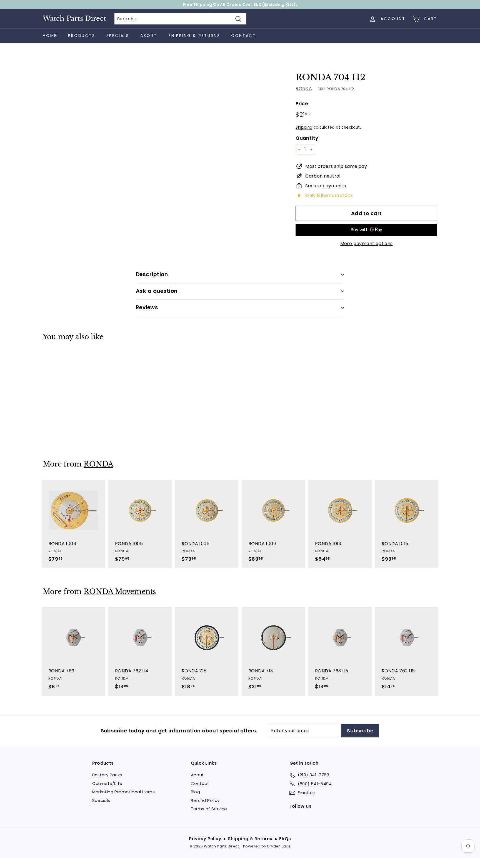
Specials (117, 35)
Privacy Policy (205, 839)
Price (302, 103)
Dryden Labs (279, 846)
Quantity (307, 138)
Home (50, 35)
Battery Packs (107, 775)
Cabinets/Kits (107, 783)
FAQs (285, 839)
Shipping (304, 127)
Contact (243, 35)
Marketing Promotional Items (123, 792)
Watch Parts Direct (74, 19)
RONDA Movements (120, 591)
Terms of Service (209, 809)
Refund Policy (205, 800)
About (148, 35)
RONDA (304, 88)
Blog (195, 792)
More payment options (366, 243)
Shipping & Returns (194, 35)
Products (81, 35)
